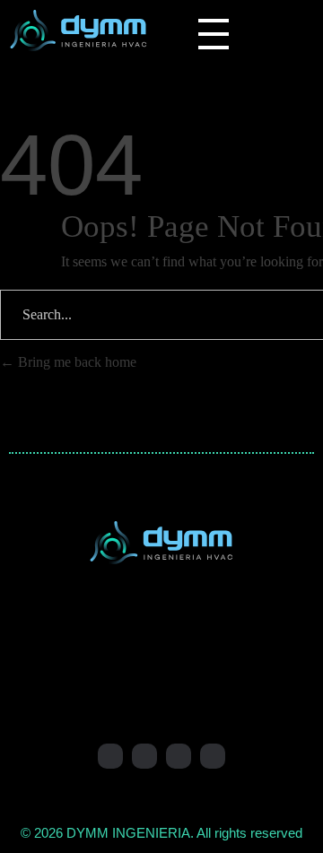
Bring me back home (75, 362)
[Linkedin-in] (110, 756)
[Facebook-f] (144, 756)
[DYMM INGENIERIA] (78, 30)
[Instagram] (212, 756)
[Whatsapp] (178, 756)
